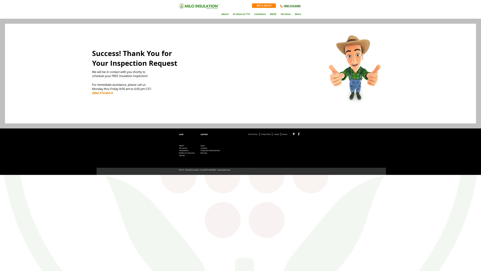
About (203, 146)
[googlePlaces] (294, 134)
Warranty (204, 153)
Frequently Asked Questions (210, 150)
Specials (182, 155)
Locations (204, 148)
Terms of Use (252, 134)
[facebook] (299, 134)
